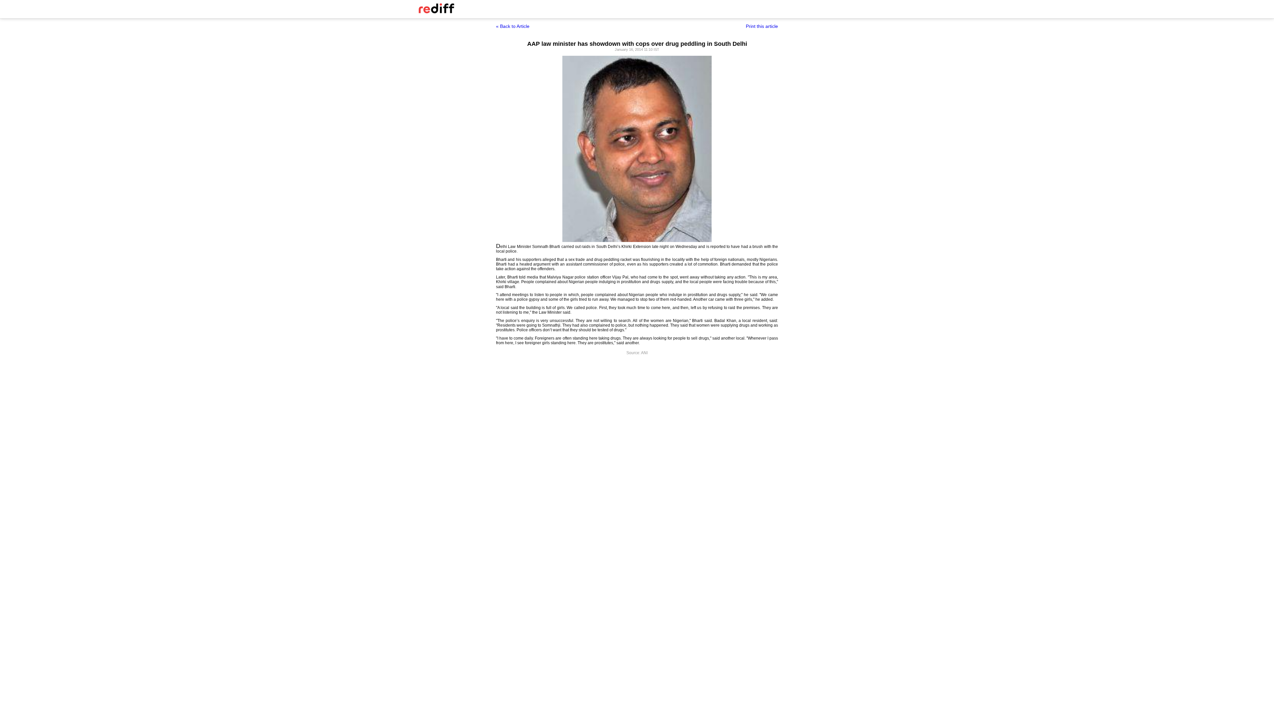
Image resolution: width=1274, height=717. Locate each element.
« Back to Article (513, 26)
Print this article (762, 26)
